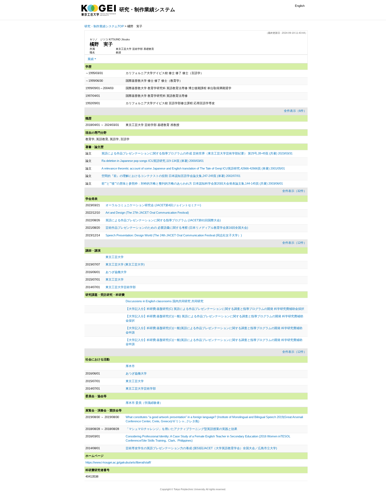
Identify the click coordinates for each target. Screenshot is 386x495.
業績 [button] (91, 59)
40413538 (91, 476)
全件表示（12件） (294, 242)
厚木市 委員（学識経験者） (144, 402)
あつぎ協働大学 (116, 272)
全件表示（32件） (294, 191)
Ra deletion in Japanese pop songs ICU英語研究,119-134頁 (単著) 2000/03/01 (153, 160)
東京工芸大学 (115, 257)
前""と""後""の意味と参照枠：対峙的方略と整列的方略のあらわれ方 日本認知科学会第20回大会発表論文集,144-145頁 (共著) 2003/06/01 (192, 183)
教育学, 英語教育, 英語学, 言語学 (107, 139)
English (300, 5)
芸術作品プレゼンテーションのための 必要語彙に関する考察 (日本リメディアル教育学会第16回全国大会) (177, 227)
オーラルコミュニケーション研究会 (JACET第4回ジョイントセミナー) (153, 205)
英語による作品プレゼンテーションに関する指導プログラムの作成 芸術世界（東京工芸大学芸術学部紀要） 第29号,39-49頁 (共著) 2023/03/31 (197, 153)
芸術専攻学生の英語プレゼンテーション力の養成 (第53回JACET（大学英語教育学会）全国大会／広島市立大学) (201, 448)
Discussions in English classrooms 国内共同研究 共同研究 (164, 301)
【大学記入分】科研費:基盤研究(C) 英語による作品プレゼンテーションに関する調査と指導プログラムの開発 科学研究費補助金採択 (215, 308)
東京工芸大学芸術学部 (121, 287)
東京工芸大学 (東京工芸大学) (125, 264)
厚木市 (130, 366)
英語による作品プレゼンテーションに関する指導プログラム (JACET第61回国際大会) (163, 220)
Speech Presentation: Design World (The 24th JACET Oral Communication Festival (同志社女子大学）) (174, 235)
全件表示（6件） (295, 110)
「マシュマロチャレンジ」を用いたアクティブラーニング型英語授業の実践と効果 (181, 429)
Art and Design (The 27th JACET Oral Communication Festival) (147, 212)
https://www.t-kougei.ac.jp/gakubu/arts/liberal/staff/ (118, 462)
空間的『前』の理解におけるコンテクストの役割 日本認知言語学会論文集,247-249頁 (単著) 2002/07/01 (171, 176)
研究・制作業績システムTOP (104, 26)
